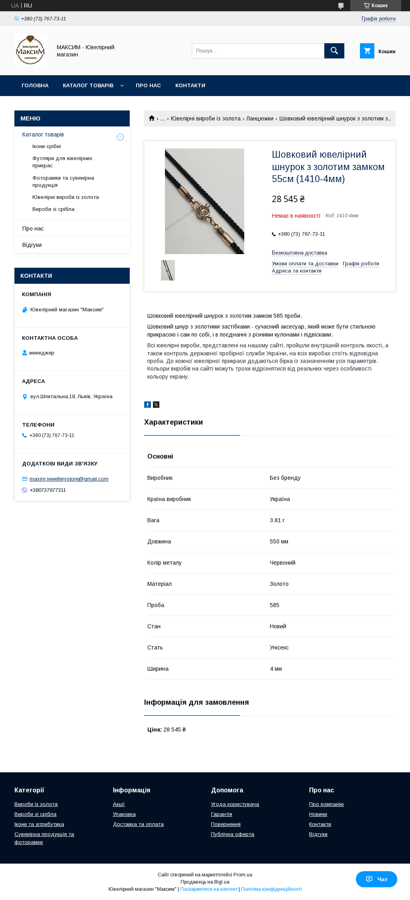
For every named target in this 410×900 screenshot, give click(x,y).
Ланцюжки (259, 118)
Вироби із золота (36, 804)
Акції (119, 804)
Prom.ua (242, 875)
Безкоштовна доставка (299, 253)
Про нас (148, 85)
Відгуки (32, 245)
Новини (318, 814)
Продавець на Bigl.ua (205, 882)
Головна (35, 85)
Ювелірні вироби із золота (206, 118)
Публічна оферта (232, 834)
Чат (383, 879)
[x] (156, 406)
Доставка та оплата (138, 824)
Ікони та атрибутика (39, 824)
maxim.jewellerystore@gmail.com (69, 479)
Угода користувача (235, 804)
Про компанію (326, 804)
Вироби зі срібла (53, 209)
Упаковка (124, 814)
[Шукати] (334, 50)
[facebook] (147, 406)
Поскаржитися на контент (208, 889)
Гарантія (221, 814)
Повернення (226, 824)
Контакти (190, 85)
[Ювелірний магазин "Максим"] (30, 65)
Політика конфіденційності (271, 889)
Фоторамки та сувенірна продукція (63, 181)
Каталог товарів (88, 85)
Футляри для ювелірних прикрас (62, 161)
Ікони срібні (46, 146)
